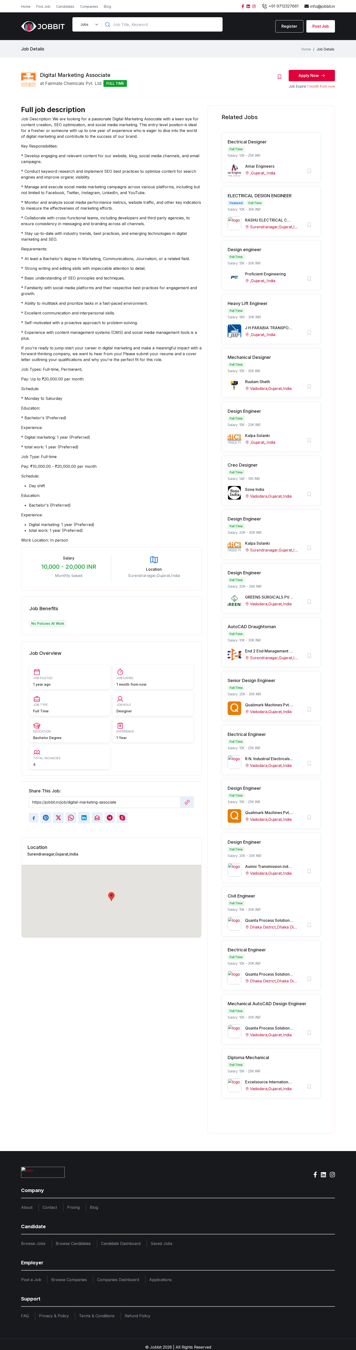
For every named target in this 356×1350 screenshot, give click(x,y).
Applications (160, 1279)
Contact (50, 1207)
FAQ (25, 1315)
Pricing (73, 1207)
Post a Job (31, 1279)
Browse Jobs (33, 1243)
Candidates (65, 6)
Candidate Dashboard (120, 1243)
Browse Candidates (73, 1243)
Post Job (320, 26)
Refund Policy (137, 1315)
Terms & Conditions (97, 1315)
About (26, 1207)
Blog (107, 6)
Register (289, 26)
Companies (89, 6)
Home (26, 6)
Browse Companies (69, 1279)
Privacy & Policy (54, 1315)
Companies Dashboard (118, 1279)
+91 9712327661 (283, 6)
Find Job (43, 6)
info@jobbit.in (322, 6)
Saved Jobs (161, 1243)
